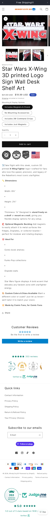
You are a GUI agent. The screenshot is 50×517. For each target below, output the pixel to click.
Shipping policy (26, 481)
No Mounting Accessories (17, 113)
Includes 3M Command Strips (19, 119)
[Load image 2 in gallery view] (25, 55)
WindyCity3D (14, 473)
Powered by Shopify (27, 473)
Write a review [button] (25, 341)
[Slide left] (2, 55)
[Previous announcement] (2, 2)
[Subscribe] (39, 435)
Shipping (5, 98)
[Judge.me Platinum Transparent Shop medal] (13, 366)
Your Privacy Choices (14, 418)
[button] (3, 9)
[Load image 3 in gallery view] (38, 55)
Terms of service (41, 477)
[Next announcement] (47, 2)
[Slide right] (47, 55)
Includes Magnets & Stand (17, 107)
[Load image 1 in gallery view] (12, 55)
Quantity (5, 130)
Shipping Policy (12, 407)
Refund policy (42, 473)
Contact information (12, 477)
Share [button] (7, 313)
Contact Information (14, 395)
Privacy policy (27, 477)
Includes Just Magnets (16, 124)
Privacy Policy (11, 401)
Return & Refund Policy (15, 412)
